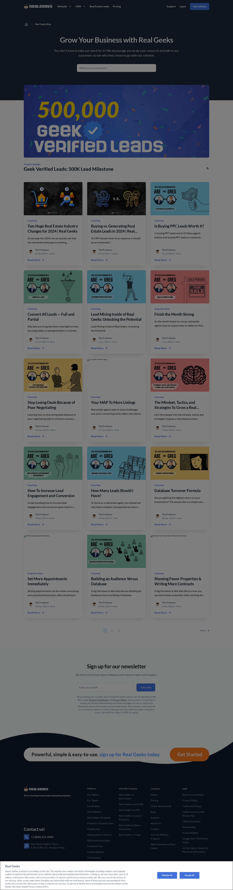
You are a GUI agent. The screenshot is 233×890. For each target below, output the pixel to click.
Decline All (167, 875)
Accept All (189, 875)
